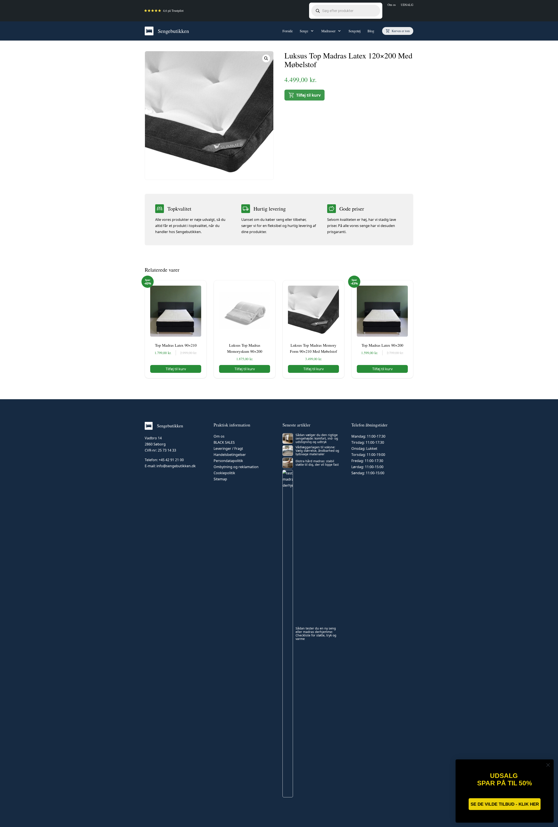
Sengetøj (355, 31)
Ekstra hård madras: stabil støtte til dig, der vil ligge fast (317, 462)
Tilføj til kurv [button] (176, 369)
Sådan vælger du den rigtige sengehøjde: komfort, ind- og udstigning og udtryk (317, 438)
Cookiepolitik (224, 473)
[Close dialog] (548, 765)
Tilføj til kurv (308, 95)
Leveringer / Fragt (228, 448)
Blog (370, 31)
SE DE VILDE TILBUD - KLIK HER (505, 804)
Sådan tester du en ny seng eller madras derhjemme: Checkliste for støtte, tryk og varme (316, 634)
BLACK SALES (224, 442)
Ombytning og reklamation (236, 466)
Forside (287, 31)
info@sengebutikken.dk (176, 466)
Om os (392, 5)
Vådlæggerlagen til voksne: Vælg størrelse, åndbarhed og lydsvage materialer (317, 450)
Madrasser (328, 31)
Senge (304, 31)
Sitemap (220, 479)
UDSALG (407, 5)
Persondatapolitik (228, 460)
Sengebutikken (173, 30)
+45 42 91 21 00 (171, 459)
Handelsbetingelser (230, 454)
